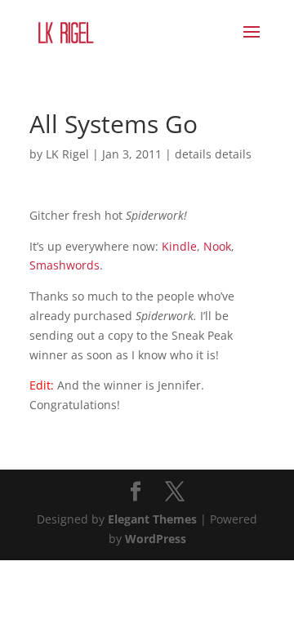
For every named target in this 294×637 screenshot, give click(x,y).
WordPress (155, 538)
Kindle (179, 246)
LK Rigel (67, 154)
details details (213, 154)
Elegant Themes (152, 519)
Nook (217, 246)
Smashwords (64, 265)
